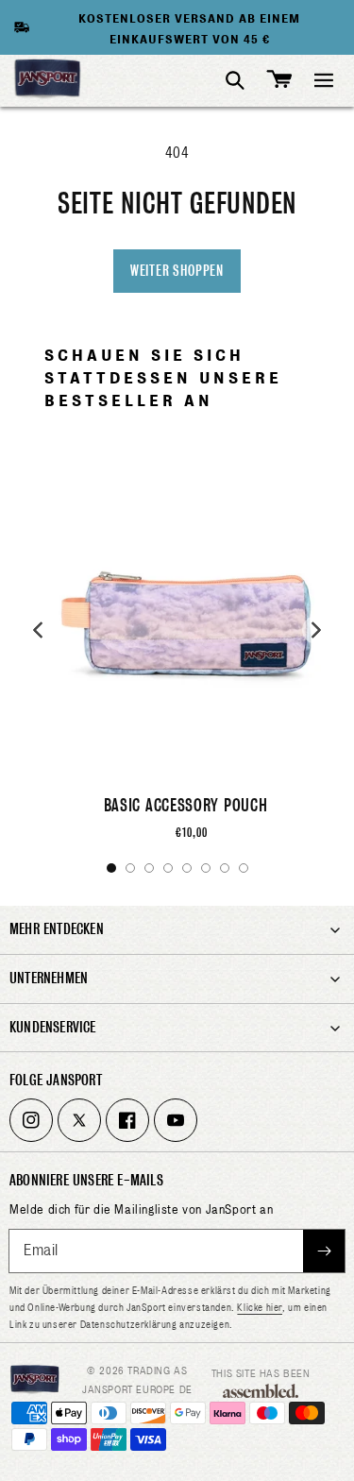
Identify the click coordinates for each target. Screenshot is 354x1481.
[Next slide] (316, 630)
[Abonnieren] (324, 1251)
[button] (324, 80)
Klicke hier (259, 1307)
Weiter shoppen (177, 271)
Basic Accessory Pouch (186, 805)
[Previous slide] (38, 630)
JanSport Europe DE (137, 1389)
